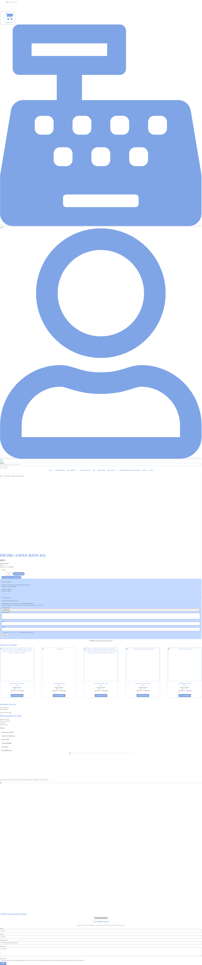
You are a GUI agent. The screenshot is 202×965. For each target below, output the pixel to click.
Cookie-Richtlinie (7, 743)
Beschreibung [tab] (6, 577)
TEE (50, 470)
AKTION (151, 470)
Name (3, 621)
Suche (2, 463)
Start (1, 476)
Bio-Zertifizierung (7, 750)
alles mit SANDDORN (84, 470)
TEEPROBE (7, 476)
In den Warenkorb (19, 573)
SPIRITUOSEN (101, 470)
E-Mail (4, 626)
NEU (94, 470)
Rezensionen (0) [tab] (16, 577)
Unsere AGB (5, 739)
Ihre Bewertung (6, 607)
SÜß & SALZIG (111, 470)
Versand (5, 565)
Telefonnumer (4, 940)
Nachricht (2, 946)
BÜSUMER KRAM (60, 470)
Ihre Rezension (6, 612)
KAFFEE (144, 470)
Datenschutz (3, 958)
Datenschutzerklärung (14, 632)
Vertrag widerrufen (101, 918)
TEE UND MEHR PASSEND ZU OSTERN (129, 470)
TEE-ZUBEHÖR (71, 470)
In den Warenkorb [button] (17, 695)
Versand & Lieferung (8, 732)
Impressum (5, 747)
